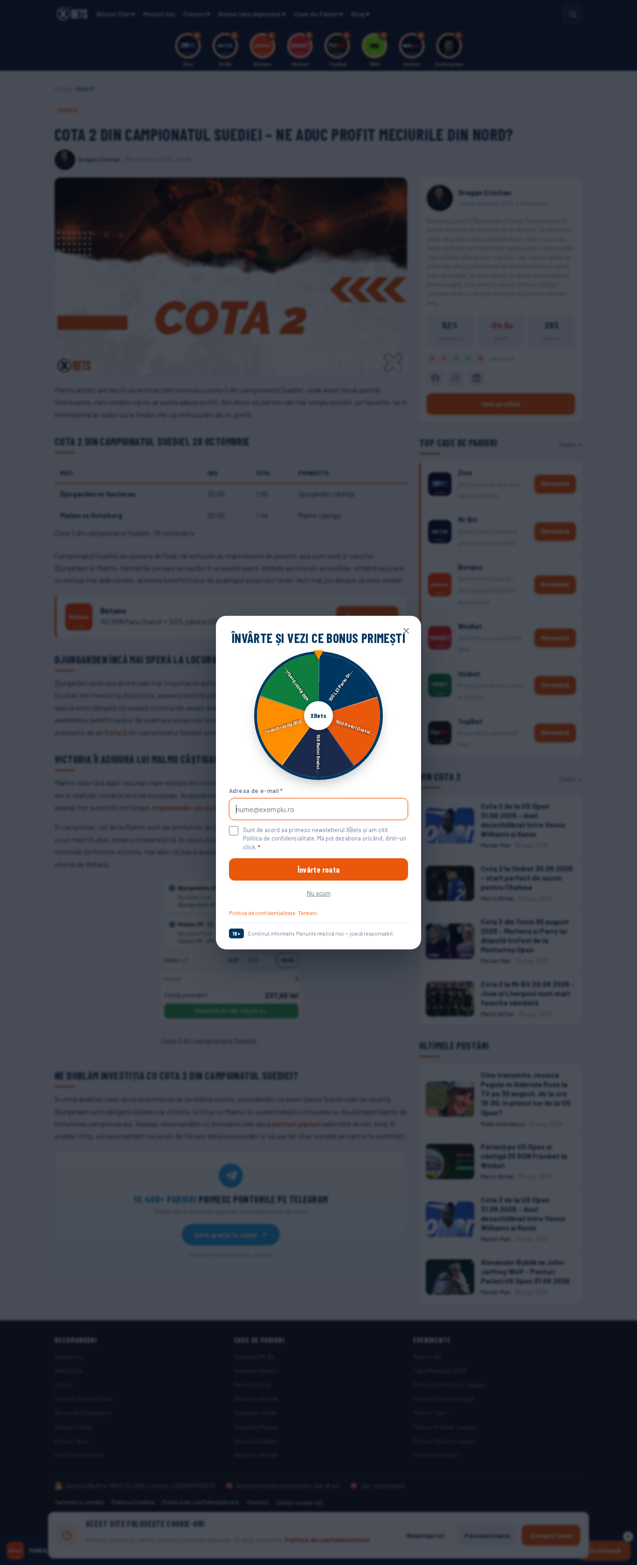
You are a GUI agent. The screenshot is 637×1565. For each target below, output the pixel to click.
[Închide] (406, 630)
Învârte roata (318, 869)
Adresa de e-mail (256, 790)
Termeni (307, 912)
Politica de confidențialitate (262, 912)
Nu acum (319, 893)
